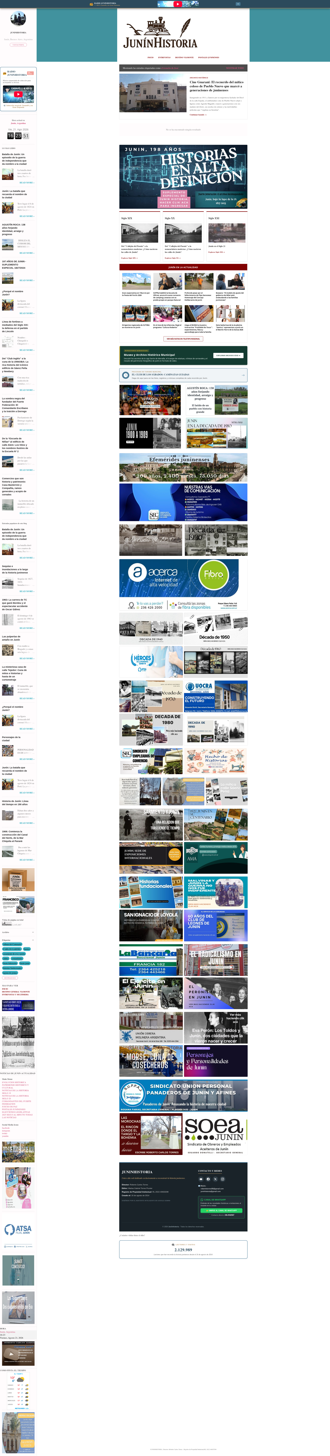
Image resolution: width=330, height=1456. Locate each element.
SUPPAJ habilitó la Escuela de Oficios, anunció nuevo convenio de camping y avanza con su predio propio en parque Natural (167, 296)
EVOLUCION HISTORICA (14, 1082)
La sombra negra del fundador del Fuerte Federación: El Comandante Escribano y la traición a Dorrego (15, 405)
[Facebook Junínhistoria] (208, 1179)
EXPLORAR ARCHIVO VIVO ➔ (228, 355)
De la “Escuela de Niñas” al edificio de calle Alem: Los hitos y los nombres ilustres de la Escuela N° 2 (15, 445)
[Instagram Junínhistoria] (222, 1179)
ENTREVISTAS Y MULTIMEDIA (15, 994)
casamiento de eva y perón (14, 953)
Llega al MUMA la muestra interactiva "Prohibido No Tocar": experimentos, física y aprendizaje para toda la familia (199, 328)
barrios (27, 949)
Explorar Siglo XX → (173, 258)
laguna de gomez (10, 972)
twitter (4, 1133)
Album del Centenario (12, 944)
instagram (6, 1130)
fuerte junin (24, 963)
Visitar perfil (18, 45)
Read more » (27, 182)
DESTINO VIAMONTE (184, 57)
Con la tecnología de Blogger (185, 1443)
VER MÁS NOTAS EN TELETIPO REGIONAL (183, 339)
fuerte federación (10, 963)
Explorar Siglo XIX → (129, 258)
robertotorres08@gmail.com (212, 1189)
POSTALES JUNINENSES (208, 57)
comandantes (17, 958)
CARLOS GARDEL (12, 949)
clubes (5, 958)
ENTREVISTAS (164, 57)
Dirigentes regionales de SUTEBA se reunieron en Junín (136, 326)
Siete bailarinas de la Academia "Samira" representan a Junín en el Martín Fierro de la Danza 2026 (229, 327)
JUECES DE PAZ (9, 1106)
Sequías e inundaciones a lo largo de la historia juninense (15, 569)
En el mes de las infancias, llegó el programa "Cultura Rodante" (167, 326)
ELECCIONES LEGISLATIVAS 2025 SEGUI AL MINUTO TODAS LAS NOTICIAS (17, 1115)
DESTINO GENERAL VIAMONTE (16, 991)
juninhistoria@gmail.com (211, 1191)
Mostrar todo (235, 68)
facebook (6, 1128)
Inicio (151, 57)
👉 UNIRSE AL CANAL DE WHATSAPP (221, 1211)
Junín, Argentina (18, 122)
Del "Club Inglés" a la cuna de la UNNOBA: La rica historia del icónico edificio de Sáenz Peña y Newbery (15, 365)
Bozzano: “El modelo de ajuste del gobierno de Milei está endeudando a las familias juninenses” (230, 296)
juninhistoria (18, 32)
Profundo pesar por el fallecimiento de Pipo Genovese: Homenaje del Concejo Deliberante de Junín (198, 296)
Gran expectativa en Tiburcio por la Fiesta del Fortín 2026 (136, 294)
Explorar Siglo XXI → (216, 252)
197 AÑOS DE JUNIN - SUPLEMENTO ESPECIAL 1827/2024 (14, 264)
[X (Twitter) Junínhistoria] (215, 1179)
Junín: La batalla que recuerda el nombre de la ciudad (14, 194)
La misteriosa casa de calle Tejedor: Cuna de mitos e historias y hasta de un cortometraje (14, 673)
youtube (5, 1136)
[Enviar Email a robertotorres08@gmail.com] (201, 1179)
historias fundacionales (12, 968)
